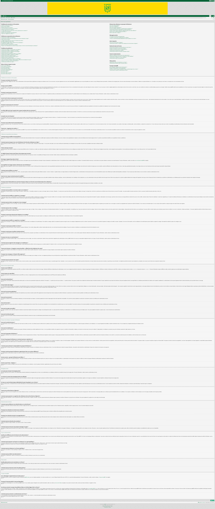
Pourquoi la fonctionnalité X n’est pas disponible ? (118, 68)
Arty (105, 505)
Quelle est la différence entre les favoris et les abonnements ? (120, 55)
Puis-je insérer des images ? (5, 68)
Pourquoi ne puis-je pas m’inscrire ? (7, 27)
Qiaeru (111, 506)
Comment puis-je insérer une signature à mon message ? (10, 51)
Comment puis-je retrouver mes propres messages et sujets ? (120, 51)
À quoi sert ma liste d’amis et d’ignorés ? (116, 42)
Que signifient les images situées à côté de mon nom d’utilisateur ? (12, 42)
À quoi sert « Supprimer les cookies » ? (7, 33)
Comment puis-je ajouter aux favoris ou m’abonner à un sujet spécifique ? (121, 56)
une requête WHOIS (92, 488)
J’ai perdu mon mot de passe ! (6, 31)
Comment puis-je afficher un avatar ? (7, 43)
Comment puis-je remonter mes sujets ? (7, 61)
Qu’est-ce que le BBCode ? (5, 65)
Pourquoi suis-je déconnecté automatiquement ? (9, 32)
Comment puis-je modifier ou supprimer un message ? (10, 50)
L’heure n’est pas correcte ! (5, 39)
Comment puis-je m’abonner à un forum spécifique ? (118, 57)
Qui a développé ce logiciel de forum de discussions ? (118, 67)
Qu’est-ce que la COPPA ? (5, 26)
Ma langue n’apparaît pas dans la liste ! (7, 41)
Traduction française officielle (106, 506)
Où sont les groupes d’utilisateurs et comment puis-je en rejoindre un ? (121, 28)
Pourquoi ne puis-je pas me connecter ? (7, 29)
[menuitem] (210, 16)
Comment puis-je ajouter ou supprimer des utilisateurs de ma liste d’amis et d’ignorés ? (124, 43)
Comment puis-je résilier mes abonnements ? (117, 58)
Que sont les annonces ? (5, 70)
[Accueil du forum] (107, 8)
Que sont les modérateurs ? (114, 26)
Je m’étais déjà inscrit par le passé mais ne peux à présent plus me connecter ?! (14, 30)
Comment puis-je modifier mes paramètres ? (8, 37)
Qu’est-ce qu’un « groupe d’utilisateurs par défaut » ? (118, 31)
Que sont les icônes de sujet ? (6, 73)
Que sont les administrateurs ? (115, 25)
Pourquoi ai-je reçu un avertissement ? (7, 57)
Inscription (13, 17)
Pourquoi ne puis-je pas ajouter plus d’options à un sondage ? (11, 53)
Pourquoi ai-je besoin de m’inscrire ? (7, 25)
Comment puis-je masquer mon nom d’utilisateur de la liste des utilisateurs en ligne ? (15, 38)
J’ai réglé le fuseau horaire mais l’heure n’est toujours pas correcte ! (12, 40)
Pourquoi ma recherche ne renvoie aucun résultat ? (118, 48)
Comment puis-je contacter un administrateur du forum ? (119, 70)
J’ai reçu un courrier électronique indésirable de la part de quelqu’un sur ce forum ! (123, 38)
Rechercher (3, 17)
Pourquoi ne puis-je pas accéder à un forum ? (8, 55)
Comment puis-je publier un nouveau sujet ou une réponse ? (11, 49)
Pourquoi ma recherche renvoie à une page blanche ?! (118, 49)
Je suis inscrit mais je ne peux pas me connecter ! (9, 28)
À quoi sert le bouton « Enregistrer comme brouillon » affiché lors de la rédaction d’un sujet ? (16, 59)
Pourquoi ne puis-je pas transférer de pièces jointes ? (9, 56)
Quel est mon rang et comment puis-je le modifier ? (9, 44)
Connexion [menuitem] (212, 16)
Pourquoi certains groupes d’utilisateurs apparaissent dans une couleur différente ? (123, 30)
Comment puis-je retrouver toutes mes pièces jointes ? (118, 63)
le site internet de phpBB (140, 160)
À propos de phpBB (102, 477)
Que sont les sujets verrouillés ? (6, 72)
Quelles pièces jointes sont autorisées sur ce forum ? (118, 62)
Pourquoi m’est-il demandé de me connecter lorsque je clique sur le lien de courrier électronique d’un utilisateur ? (19, 45)
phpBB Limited (27, 477)
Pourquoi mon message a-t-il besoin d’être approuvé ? (10, 60)
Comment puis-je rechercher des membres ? (117, 50)
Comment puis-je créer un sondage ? (7, 52)
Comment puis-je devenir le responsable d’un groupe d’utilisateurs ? (121, 29)
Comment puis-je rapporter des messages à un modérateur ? (11, 58)
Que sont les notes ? (4, 71)
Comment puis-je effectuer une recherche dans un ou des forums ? (120, 47)
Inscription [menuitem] (213, 16)
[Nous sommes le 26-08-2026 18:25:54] (213, 19)
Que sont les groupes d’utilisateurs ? (115, 27)
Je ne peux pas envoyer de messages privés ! (117, 36)
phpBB (105, 504)
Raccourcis (1, 16)
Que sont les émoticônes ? (5, 67)
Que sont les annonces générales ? (7, 69)
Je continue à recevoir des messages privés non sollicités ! (119, 37)
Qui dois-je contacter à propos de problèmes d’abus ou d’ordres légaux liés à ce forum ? (124, 69)
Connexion (8, 17)
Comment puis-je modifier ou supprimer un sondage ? (10, 54)
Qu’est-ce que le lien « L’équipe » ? (115, 32)
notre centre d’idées (58, 482)
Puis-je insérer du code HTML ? (6, 66)
